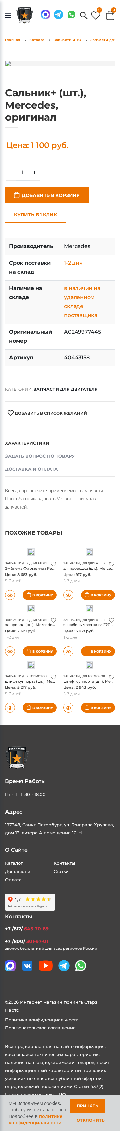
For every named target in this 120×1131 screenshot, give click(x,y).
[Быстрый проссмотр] (10, 708)
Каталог (37, 40)
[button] (84, 16)
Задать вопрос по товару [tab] (40, 456)
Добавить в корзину (51, 195)
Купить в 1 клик (35, 215)
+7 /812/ (27, 929)
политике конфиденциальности (35, 1119)
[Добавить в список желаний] (53, 563)
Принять (87, 1105)
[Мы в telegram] (58, 14)
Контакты (64, 863)
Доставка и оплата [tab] (31, 469)
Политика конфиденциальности (42, 1019)
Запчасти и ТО (67, 40)
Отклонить (91, 1120)
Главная (12, 40)
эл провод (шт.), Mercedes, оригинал (40, 624)
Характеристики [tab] (27, 443)
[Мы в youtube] (45, 965)
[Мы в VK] (27, 965)
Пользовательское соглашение (40, 1027)
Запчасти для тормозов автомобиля (37, 676)
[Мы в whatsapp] (71, 14)
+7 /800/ (26, 941)
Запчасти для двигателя (66, 389)
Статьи (61, 871)
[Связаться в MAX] (45, 14)
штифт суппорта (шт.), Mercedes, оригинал (45, 681)
